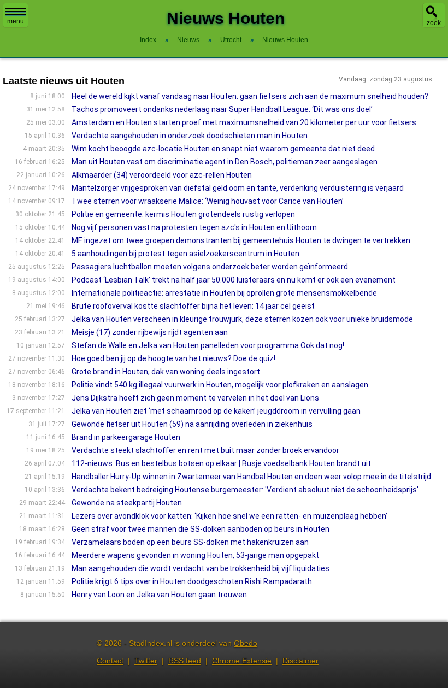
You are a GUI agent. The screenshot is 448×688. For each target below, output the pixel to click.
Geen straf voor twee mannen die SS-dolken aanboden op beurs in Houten (200, 529)
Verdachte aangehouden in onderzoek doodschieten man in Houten (190, 135)
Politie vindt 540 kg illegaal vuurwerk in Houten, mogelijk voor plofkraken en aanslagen (220, 384)
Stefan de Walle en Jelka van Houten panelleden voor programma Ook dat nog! (208, 345)
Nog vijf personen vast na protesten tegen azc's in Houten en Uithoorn (194, 227)
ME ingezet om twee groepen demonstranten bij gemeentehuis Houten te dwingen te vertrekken (241, 240)
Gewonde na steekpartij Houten (127, 502)
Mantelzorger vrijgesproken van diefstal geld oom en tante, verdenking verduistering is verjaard (238, 188)
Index (148, 40)
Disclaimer (300, 660)
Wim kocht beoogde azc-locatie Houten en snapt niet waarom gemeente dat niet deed (223, 148)
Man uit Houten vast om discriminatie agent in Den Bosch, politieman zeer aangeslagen (225, 161)
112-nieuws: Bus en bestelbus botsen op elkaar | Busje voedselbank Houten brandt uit (221, 463)
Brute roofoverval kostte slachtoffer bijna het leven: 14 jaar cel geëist (193, 306)
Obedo (245, 643)
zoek (434, 23)
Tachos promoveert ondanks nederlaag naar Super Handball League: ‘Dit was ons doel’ (222, 109)
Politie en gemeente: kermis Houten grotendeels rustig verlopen (183, 214)
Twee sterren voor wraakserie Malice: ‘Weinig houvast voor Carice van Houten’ (208, 201)
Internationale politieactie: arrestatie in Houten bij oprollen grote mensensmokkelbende (224, 293)
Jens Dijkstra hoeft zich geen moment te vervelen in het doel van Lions (195, 397)
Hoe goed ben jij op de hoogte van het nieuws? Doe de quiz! (173, 358)
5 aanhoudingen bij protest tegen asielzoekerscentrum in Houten (185, 253)
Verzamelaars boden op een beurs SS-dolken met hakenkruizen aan (190, 542)
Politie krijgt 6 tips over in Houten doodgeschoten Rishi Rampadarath (192, 581)
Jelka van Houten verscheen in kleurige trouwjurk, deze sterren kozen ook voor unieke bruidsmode (242, 319)
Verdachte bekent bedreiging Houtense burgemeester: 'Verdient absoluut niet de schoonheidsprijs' (245, 489)
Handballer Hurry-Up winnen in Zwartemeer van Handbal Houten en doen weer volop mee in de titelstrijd (251, 476)
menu (15, 21)
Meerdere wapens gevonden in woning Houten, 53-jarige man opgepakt (195, 555)
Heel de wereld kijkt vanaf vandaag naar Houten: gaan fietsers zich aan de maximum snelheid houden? (250, 96)
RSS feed (184, 660)
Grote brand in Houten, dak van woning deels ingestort (166, 371)
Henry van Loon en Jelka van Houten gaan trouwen (159, 594)
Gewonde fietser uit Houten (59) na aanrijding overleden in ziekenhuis (192, 424)
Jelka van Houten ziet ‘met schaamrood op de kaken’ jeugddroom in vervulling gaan (216, 411)
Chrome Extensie (242, 660)
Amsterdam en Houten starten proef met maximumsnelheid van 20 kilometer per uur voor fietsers (244, 122)
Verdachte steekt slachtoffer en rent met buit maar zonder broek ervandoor (205, 450)
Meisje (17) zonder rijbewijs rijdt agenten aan (150, 332)
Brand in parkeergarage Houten (126, 437)
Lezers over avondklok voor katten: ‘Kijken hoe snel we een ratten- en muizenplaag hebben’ (229, 515)
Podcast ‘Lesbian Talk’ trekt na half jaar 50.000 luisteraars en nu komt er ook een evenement (234, 279)
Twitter (145, 660)
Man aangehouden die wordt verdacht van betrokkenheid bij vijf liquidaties (200, 568)
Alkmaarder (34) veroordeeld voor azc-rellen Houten (162, 174)
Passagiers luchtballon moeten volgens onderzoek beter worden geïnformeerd (210, 266)
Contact (110, 660)
